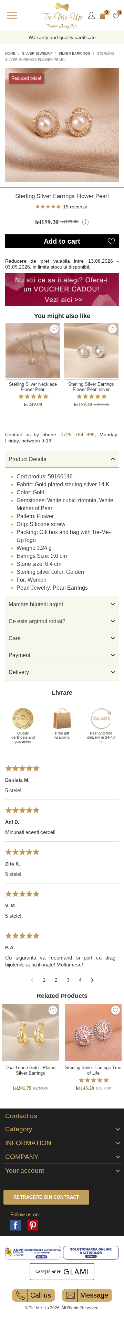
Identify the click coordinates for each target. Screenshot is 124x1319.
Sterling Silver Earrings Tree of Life (93, 1070)
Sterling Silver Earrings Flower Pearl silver (91, 387)
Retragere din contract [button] (46, 1197)
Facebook (15, 1225)
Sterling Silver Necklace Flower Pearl (33, 387)
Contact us (21, 1116)
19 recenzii (75, 206)
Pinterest (33, 1225)
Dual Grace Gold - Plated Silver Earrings (30, 1070)
